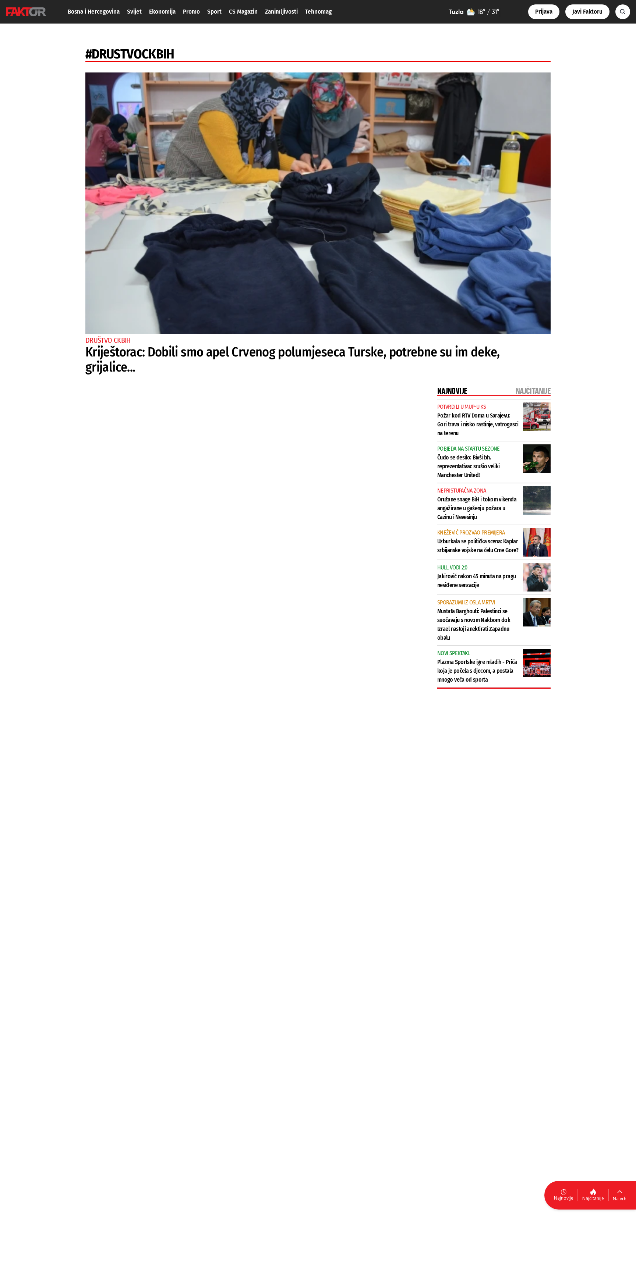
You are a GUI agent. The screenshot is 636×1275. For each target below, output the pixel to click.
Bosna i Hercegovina (94, 11)
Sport (214, 11)
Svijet (134, 11)
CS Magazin (243, 11)
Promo (191, 11)
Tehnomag (318, 11)
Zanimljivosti (281, 11)
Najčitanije (593, 1198)
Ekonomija (162, 11)
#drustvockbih (129, 54)
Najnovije (563, 1198)
